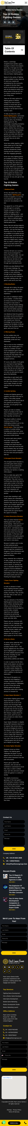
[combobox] (2, 1055)
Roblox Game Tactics (14, 10)
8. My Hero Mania (9, 639)
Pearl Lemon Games (19, 1102)
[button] (5, 22)
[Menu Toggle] (26, 2)
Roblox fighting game (10, 116)
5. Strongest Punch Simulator (13, 458)
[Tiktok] (5, 971)
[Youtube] (9, 967)
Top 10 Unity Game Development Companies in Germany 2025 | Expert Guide (16, 903)
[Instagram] (9, 971)
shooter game (8, 427)
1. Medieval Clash (9, 189)
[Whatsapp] (4, 1122)
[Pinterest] (22, 967)
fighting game (17, 195)
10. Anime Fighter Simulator (12, 746)
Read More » (12, 882)
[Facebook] (5, 967)
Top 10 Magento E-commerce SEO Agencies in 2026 (16, 877)
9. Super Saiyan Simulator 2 (12, 695)
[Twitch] (13, 967)
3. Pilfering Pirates (9, 332)
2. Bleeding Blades (9, 284)
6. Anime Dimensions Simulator (13, 516)
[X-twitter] (17, 967)
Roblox (21, 520)
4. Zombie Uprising (9, 391)
